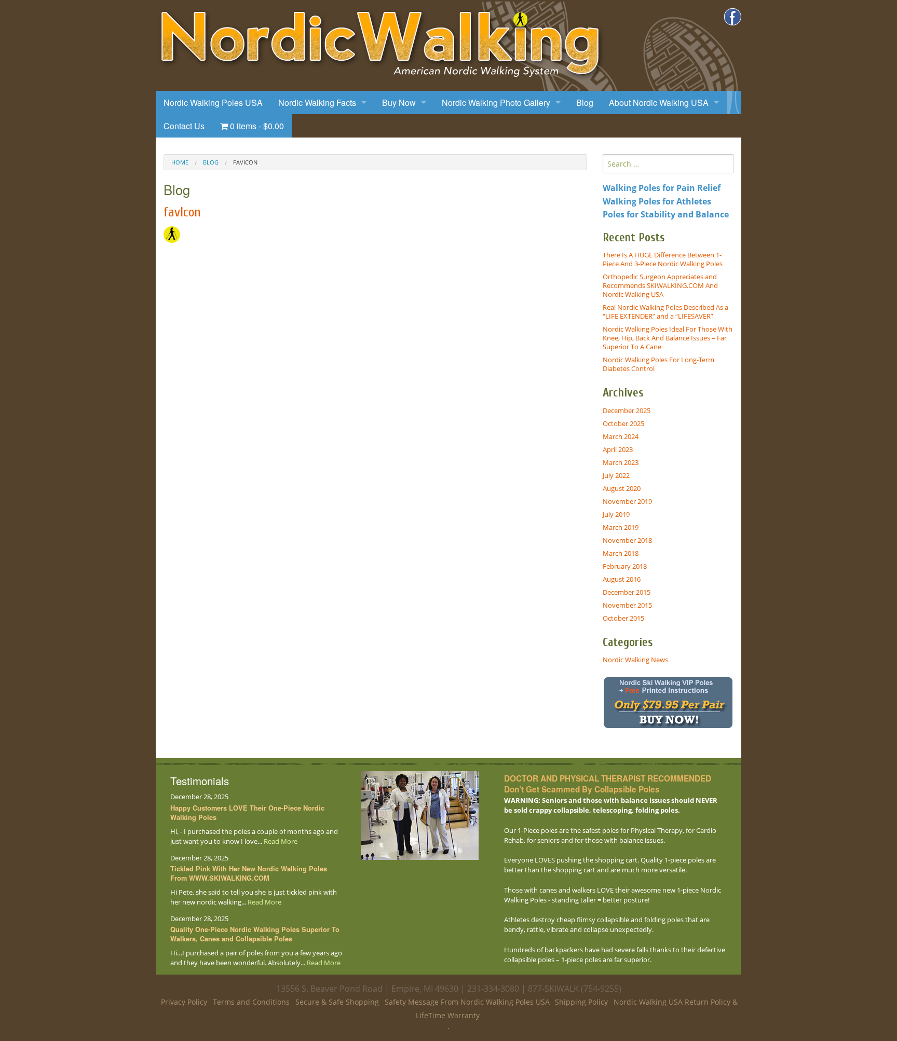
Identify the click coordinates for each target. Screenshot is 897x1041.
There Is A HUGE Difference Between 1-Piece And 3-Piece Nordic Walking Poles (663, 259)
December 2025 (626, 410)
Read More (280, 841)
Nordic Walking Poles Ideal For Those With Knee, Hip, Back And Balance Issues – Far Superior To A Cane (667, 337)
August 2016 (622, 579)
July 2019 (616, 514)
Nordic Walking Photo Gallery (496, 102)
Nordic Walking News (635, 659)
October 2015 (623, 618)
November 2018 (627, 540)
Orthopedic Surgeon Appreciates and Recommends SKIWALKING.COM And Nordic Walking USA (660, 285)
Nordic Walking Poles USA (213, 102)
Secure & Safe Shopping (337, 1002)
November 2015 (627, 605)
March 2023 (620, 462)
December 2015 (626, 592)
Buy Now (399, 102)
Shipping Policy (581, 1002)
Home (179, 162)
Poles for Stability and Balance (666, 214)
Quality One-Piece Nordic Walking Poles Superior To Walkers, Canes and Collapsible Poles (254, 934)
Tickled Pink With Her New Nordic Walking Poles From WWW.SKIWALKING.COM (248, 873)
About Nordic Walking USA (659, 102)
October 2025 (623, 423)
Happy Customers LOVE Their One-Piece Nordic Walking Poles (247, 812)
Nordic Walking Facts (317, 102)
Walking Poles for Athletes (657, 201)
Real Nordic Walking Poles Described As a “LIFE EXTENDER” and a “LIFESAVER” (665, 312)
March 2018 (620, 553)
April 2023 (618, 449)
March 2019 (620, 527)
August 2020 (622, 488)
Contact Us (184, 126)
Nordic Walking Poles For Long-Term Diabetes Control (658, 364)
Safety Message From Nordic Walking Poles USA (467, 1002)
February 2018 (625, 566)
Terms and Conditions (251, 1002)
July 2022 (616, 475)
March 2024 (620, 436)
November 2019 (627, 501)
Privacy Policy (184, 1002)
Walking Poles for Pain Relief (662, 188)
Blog (584, 102)
